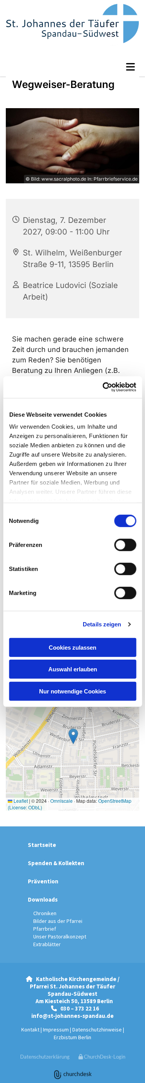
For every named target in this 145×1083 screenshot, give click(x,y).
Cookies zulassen (72, 647)
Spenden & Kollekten (56, 863)
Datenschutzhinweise (97, 1029)
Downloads (43, 899)
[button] (72, 67)
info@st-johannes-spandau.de (72, 1015)
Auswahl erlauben (72, 669)
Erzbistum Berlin (72, 1037)
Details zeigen (102, 624)
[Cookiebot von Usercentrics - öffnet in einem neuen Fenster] (103, 387)
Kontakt (30, 1029)
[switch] (125, 544)
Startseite (42, 844)
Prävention (43, 881)
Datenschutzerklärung (45, 1057)
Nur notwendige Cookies (72, 691)
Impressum (56, 1029)
